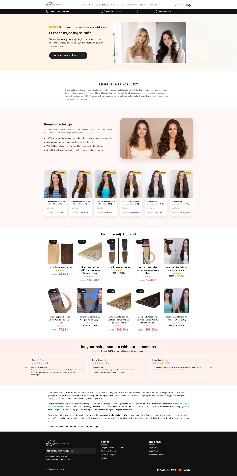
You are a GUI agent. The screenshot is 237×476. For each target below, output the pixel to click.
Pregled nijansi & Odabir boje (112, 448)
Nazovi (62, 451)
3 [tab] (118, 381)
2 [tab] (115, 381)
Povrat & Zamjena (108, 455)
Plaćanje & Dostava (109, 451)
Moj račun (153, 448)
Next (211, 367)
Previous (26, 367)
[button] (185, 4)
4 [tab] (122, 381)
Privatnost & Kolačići (157, 455)
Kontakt (104, 458)
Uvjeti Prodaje (154, 451)
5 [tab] (126, 381)
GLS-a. (67, 459)
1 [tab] (111, 381)
